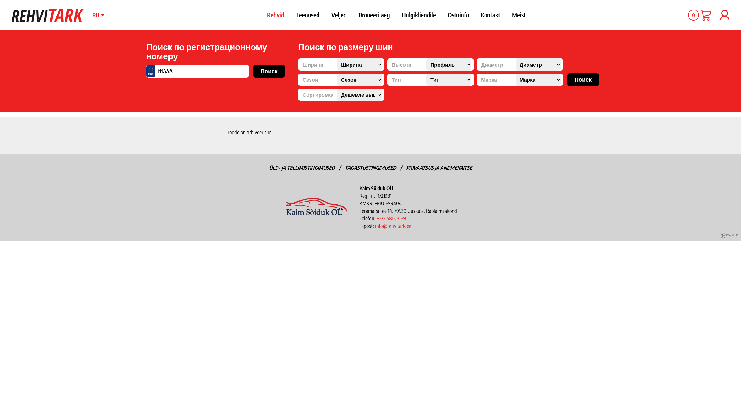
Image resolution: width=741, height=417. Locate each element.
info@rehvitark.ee (393, 225)
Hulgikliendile (419, 15)
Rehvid (275, 15)
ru (96, 15)
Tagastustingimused (370, 167)
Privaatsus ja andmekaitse (439, 167)
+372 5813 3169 (391, 218)
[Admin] (1, 3)
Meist (519, 15)
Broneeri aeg (374, 15)
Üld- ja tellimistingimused (302, 167)
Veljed (339, 15)
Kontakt (490, 15)
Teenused (308, 15)
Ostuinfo (458, 15)
